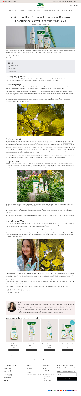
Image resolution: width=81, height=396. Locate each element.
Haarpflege (22, 10)
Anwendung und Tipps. (13, 71)
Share (41, 359)
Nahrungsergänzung (49, 10)
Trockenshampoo (52, 281)
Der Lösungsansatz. (12, 68)
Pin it (45, 359)
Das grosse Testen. (12, 69)
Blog (70, 10)
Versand (45, 368)
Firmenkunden (46, 376)
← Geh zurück (9, 355)
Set (58, 10)
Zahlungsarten (46, 370)
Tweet (37, 359)
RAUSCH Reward (47, 380)
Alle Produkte (13, 10)
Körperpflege (31, 10)
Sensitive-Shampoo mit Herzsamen (35, 273)
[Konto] (74, 5)
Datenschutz (29, 372)
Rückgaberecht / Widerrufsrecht (34, 374)
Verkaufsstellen (55, 1)
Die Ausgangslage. (12, 66)
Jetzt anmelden (67, 378)
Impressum (29, 368)
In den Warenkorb (14, 349)
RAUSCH (8, 390)
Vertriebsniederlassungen (48, 374)
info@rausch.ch (7, 377)
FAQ (65, 1)
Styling (39, 10)
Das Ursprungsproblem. (13, 65)
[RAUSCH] (40, 5)
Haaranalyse (61, 1)
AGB (27, 370)
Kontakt (45, 378)
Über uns (64, 10)
